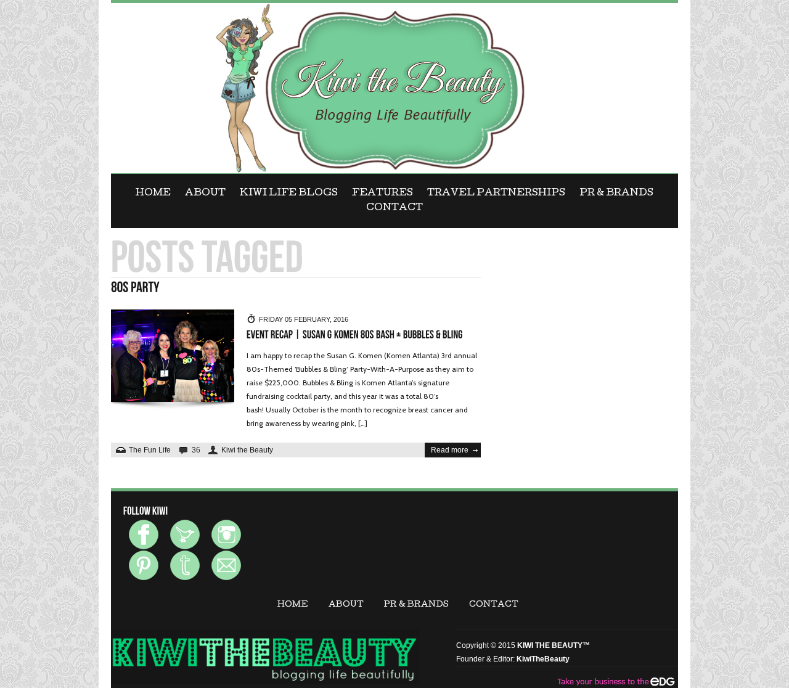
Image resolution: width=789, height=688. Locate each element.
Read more (449, 450)
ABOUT (205, 194)
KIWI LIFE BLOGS (289, 194)
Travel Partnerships (496, 194)
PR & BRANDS (616, 194)
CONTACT (394, 208)
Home (153, 194)
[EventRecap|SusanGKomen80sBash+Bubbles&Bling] (355, 335)
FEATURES (382, 194)
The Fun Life (150, 450)
